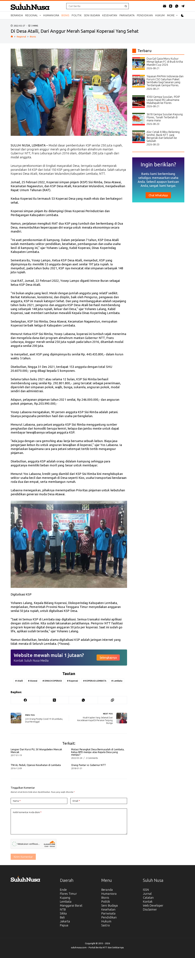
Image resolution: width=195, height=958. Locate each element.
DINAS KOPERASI (52, 681)
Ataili (19, 681)
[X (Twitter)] (54, 700)
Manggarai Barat (71, 905)
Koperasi (72, 681)
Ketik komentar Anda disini (27, 812)
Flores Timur (68, 893)
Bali (62, 917)
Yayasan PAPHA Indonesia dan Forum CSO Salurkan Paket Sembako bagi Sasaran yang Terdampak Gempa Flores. (165, 81)
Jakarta (65, 921)
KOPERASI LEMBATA (94, 681)
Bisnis (65, 15)
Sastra (105, 925)
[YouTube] (170, 6)
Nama (17, 801)
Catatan (148, 897)
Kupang (65, 897)
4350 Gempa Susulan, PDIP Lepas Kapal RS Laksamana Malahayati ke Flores (163, 99)
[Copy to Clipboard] (112, 700)
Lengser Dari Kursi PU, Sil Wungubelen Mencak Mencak (36, 750)
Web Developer (153, 905)
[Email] (164, 6)
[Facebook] (25, 700)
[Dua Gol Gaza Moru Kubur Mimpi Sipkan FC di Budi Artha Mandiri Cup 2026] (138, 63)
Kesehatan (109, 15)
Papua (64, 925)
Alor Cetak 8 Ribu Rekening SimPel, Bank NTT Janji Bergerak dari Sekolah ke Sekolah (163, 136)
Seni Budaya (92, 15)
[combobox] (94, 6)
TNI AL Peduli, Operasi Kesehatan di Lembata (36, 765)
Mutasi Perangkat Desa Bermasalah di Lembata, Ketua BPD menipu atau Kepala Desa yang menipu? (97, 752)
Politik (77, 15)
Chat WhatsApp (158, 195)
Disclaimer (150, 909)
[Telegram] (182, 6)
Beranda (17, 15)
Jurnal (147, 893)
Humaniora (51, 15)
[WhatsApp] (176, 6)
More (171, 15)
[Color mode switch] (182, 15)
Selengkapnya (108, 657)
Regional (31, 15)
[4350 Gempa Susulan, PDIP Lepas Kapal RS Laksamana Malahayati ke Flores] (138, 101)
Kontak (148, 901)
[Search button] (126, 6)
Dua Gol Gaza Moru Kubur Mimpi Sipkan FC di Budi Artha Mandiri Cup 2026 (165, 61)
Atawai (32, 681)
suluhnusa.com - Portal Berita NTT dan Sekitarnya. (97, 947)
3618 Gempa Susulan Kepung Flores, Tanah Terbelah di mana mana (165, 117)
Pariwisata (127, 15)
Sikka (63, 913)
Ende (63, 889)
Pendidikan (145, 15)
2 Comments (92, 758)
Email (76, 801)
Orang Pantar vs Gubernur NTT (88, 765)
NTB (63, 909)
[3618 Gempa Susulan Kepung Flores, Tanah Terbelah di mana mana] (138, 119)
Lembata (116, 681)
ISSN (146, 889)
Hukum (160, 15)
